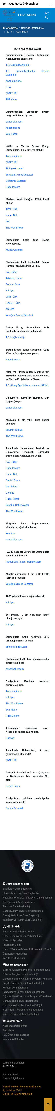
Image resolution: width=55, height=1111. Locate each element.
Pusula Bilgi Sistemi (13, 1078)
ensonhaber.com (15, 669)
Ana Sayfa (12, 28)
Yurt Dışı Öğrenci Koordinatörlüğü (21, 1014)
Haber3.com (12, 715)
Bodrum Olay (13, 284)
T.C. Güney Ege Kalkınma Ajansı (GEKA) (27, 385)
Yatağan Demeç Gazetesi (19, 174)
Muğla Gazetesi (14, 249)
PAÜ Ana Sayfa (11, 1074)
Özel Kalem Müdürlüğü (15, 953)
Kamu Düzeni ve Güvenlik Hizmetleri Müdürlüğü (28, 949)
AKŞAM (10, 309)
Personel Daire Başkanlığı (16, 906)
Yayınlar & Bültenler (13, 1039)
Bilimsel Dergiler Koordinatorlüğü (20, 974)
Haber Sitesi (12, 498)
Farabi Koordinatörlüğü (15, 987)
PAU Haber (11, 272)
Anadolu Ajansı (14, 81)
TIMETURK (12, 209)
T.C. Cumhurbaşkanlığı (18, 64)
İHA (8, 221)
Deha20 (10, 492)
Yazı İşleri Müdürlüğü (14, 958)
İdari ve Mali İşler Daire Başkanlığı (21, 893)
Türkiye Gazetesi (15, 168)
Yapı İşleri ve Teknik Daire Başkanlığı (22, 919)
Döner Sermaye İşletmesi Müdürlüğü (22, 936)
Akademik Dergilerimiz (15, 1025)
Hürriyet (10, 290)
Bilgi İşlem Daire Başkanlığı (17, 888)
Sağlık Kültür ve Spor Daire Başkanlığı (23, 910)
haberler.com (13, 127)
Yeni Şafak (11, 134)
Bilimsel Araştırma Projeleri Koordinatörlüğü (26, 969)
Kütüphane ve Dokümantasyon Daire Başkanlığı (28, 897)
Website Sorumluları (14, 1062)
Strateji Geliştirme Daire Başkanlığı (21, 915)
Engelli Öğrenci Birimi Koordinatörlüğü (23, 983)
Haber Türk (12, 215)
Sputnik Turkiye (14, 429)
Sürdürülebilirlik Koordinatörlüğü (20, 1000)
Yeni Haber (11, 709)
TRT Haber (11, 99)
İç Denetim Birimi (12, 944)
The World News (14, 227)
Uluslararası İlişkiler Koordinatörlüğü (22, 1005)
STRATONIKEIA (28, 14)
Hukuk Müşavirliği (12, 940)
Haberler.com (13, 187)
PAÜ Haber (11, 461)
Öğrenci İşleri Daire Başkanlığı (19, 902)
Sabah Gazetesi (14, 808)
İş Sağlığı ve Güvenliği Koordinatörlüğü (24, 992)
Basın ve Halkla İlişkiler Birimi (19, 931)
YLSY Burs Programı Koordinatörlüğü (23, 1009)
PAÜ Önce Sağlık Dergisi (16, 1034)
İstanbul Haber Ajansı (17, 505)
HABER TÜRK (13, 302)
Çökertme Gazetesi (16, 180)
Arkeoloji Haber (14, 278)
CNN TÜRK (11, 93)
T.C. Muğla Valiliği (15, 337)
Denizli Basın (13, 480)
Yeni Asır (10, 533)
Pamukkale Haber (15, 561)
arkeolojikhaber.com (17, 646)
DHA (8, 87)
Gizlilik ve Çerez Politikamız (17, 1094)
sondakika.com (14, 121)
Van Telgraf (12, 486)
